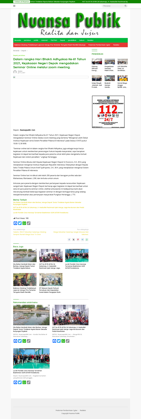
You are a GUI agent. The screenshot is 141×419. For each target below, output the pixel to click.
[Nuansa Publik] (68, 23)
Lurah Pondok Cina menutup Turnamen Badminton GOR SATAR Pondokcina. (41, 213)
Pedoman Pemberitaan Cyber (99, 45)
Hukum (81, 40)
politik (36, 40)
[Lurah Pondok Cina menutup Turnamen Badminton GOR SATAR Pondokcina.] (77, 255)
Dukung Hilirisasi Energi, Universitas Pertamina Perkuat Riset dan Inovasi (96, 68)
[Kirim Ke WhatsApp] (86, 239)
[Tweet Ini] (73, 239)
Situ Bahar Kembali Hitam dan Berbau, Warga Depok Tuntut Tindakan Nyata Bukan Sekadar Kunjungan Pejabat (47, 203)
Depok (62, 40)
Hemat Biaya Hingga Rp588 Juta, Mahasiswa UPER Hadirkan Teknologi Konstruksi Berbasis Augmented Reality (122, 85)
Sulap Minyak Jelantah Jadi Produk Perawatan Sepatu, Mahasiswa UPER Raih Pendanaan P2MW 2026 (97, 85)
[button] (125, 5)
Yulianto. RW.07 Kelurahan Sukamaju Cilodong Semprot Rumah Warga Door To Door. (29, 231)
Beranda (18, 40)
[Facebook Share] (69, 239)
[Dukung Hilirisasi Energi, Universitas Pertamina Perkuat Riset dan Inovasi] (97, 61)
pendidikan (72, 40)
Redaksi (90, 40)
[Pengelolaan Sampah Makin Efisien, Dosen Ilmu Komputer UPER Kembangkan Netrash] (110, 61)
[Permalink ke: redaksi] (15, 72)
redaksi (20, 71)
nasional (44, 40)
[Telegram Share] (82, 239)
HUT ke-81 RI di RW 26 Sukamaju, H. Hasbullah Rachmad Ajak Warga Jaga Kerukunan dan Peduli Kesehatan (48, 208)
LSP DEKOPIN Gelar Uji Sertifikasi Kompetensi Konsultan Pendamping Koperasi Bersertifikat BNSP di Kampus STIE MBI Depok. (122, 68)
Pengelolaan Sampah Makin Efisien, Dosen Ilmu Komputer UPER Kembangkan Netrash (110, 68)
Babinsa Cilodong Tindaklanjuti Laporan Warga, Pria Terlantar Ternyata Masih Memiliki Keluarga (50, 45)
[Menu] (14, 6)
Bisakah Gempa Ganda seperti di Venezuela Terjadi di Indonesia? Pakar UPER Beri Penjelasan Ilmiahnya (109, 85)
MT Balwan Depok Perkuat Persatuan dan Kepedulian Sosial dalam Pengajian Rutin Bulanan (49, 290)
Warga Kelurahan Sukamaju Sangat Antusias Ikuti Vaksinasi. (70, 231)
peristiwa (27, 40)
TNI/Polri (54, 40)
